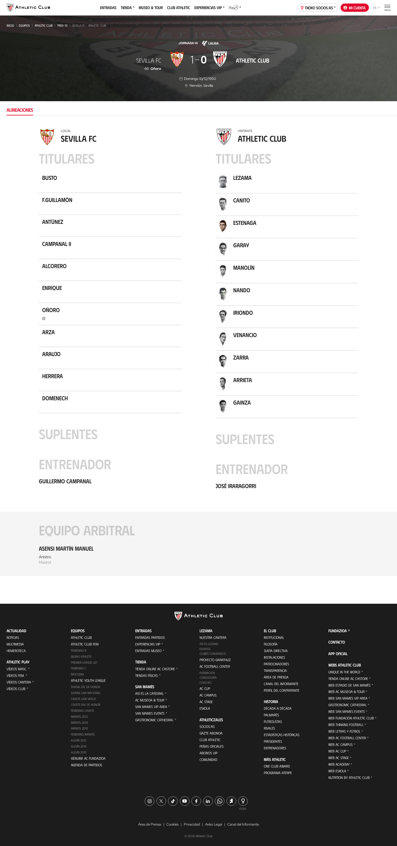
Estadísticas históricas (281, 735)
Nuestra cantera (213, 637)
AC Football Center (215, 666)
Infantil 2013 (79, 728)
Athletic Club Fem (85, 644)
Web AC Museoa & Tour (346, 691)
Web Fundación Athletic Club (351, 718)
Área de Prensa (276, 677)
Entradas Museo (148, 651)
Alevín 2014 (78, 746)
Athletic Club (44, 25)
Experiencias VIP (147, 644)
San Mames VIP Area (151, 707)
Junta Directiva (276, 651)
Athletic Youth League (88, 680)
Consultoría (208, 677)
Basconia (77, 674)
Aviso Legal (213, 824)
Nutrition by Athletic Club (349, 777)
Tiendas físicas (146, 675)
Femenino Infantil (83, 734)
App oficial (338, 653)
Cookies (172, 824)
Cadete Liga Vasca (83, 699)
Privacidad (192, 824)
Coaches (206, 682)
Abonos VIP (209, 753)
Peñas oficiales (212, 746)
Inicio (10, 25)
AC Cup (205, 688)
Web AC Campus (340, 744)
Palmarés (271, 715)
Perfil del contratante (281, 690)
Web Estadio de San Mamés (349, 685)
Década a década (278, 708)
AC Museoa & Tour (149, 700)
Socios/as (207, 726)
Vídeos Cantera (19, 682)
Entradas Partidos (150, 637)
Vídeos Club (16, 689)
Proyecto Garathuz (215, 660)
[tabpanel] (198, 351)
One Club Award (277, 766)
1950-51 (62, 25)
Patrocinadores (276, 664)
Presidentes (273, 741)
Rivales (269, 728)
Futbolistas (273, 721)
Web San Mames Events (346, 711)
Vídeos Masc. (17, 669)
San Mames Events (149, 713)
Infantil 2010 (79, 722)
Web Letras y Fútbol (344, 731)
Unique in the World (344, 672)
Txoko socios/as (319, 7)
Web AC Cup (337, 751)
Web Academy (339, 764)
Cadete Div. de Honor (85, 704)
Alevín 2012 (78, 740)
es (374, 8)
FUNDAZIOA (337, 630)
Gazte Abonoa (211, 733)
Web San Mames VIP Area (347, 698)
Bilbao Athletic (81, 656)
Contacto (336, 642)
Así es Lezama (209, 644)
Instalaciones (274, 657)
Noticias (13, 637)
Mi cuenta (357, 7)
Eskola (205, 708)
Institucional (274, 637)
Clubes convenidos (213, 653)
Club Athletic (210, 740)
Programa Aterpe (278, 773)
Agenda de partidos (86, 765)
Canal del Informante (281, 684)
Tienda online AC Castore (155, 669)
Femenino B (78, 650)
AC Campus (208, 695)
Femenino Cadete (82, 710)
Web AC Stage (338, 758)
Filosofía (270, 644)
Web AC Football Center (347, 738)
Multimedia (15, 644)
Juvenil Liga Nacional (85, 693)
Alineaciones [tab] (20, 110)
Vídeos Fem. (15, 675)
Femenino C (78, 668)
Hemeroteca (16, 651)
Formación (207, 673)
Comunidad (208, 759)
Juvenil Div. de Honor (85, 687)
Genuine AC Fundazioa (88, 758)
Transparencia (275, 670)
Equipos (24, 25)
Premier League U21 (84, 662)
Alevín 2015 (78, 752)
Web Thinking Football (346, 724)
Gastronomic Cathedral (154, 720)
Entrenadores (275, 748)
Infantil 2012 (79, 716)
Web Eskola (337, 771)
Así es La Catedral (149, 693)
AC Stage (206, 702)
